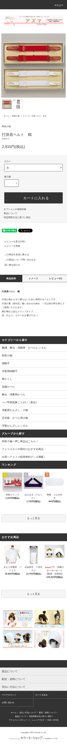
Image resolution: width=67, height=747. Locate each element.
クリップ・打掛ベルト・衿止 (34, 116)
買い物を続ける (12, 265)
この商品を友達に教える (16, 254)
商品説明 (11, 278)
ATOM (55, 720)
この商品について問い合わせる (20, 259)
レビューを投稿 (12, 246)
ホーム (6, 116)
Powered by (14, 739)
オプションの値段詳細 (15, 209)
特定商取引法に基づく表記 (17, 217)
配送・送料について (47, 713)
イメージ (34, 278)
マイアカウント (9, 695)
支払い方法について (27, 713)
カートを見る (41, 695)
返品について (10, 213)
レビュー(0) (55, 278)
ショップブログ (37, 720)
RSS (49, 720)
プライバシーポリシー (18, 720)
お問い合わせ (8, 702)
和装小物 (16, 116)
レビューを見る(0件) (14, 241)
